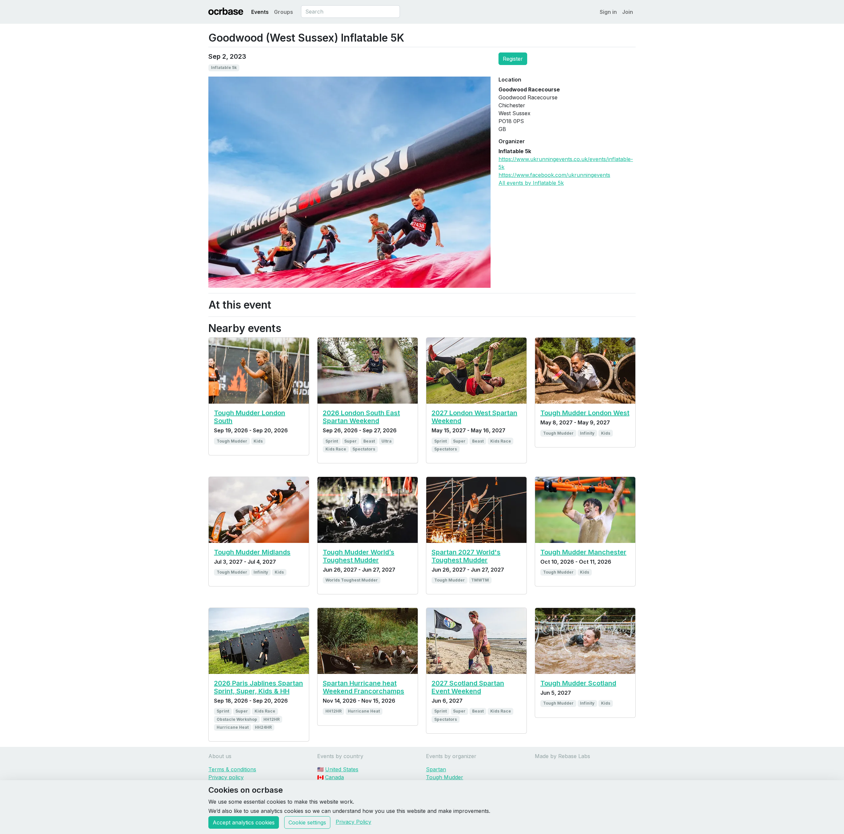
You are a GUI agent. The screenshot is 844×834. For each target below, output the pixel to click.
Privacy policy (226, 777)
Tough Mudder (444, 777)
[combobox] (350, 11)
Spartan (436, 769)
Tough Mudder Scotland (578, 683)
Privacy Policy (353, 821)
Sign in (608, 12)
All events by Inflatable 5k (531, 183)
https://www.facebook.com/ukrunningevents (554, 175)
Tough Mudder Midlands (252, 552)
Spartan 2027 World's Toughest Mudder (466, 556)
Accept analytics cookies (244, 822)
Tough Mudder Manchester (583, 552)
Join (627, 12)
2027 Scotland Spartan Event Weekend (468, 687)
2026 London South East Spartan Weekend (361, 417)
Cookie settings (307, 822)
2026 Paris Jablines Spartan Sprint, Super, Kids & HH (258, 687)
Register (513, 58)
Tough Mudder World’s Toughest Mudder (358, 556)
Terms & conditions (232, 769)
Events (260, 12)
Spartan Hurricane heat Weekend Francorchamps (363, 687)
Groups (283, 12)
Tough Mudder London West (584, 413)
